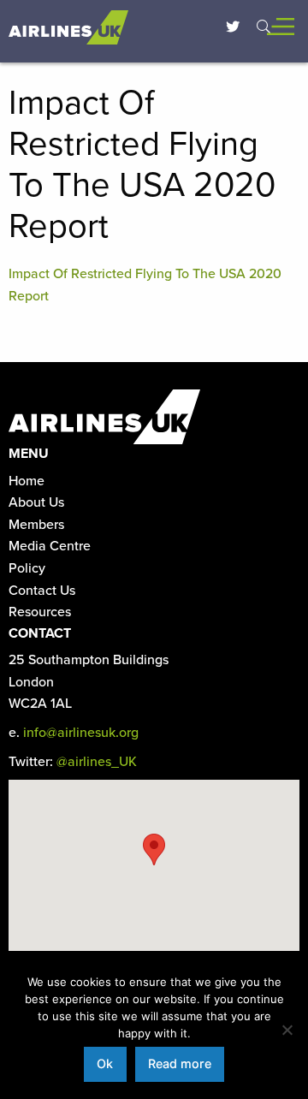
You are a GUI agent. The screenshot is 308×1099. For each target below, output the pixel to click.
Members (36, 524)
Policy (27, 568)
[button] (154, 849)
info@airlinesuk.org (81, 732)
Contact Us (42, 590)
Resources (40, 612)
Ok (105, 1063)
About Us (36, 502)
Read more (179, 1063)
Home (26, 481)
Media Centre (50, 546)
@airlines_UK (96, 761)
